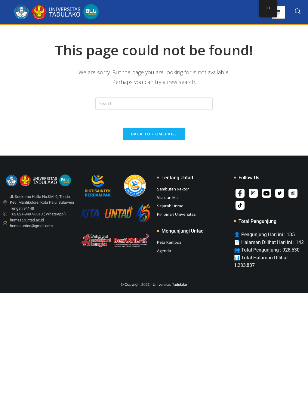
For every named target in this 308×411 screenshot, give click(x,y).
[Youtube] (266, 193)
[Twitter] (279, 193)
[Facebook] (240, 193)
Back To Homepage (154, 134)
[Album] (292, 193)
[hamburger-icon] (278, 12)
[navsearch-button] (297, 12)
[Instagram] (253, 193)
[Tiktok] (240, 205)
